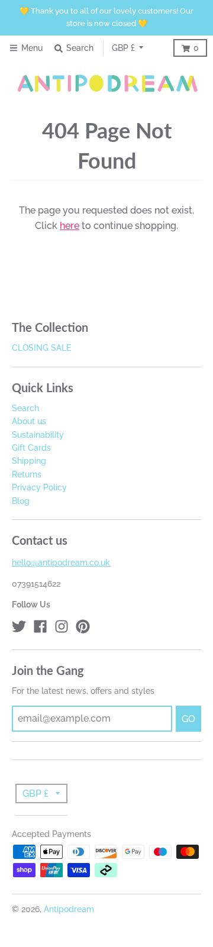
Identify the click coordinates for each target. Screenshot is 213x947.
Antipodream (69, 909)
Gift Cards (31, 448)
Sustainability (38, 434)
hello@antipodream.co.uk (61, 562)
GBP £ (123, 48)
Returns (26, 474)
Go (188, 719)
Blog (21, 501)
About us (29, 421)
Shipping (29, 461)
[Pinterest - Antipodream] (83, 626)
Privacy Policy (39, 487)
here (69, 225)
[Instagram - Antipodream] (61, 626)
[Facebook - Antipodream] (40, 626)
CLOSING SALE (41, 348)
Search (25, 408)
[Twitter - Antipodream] (19, 626)
